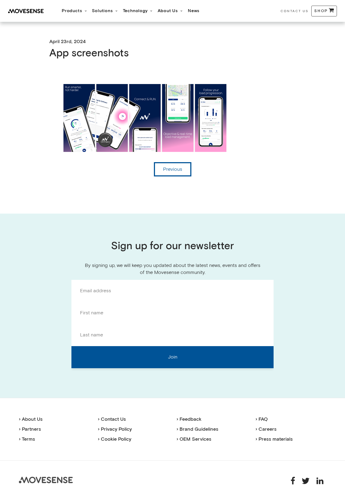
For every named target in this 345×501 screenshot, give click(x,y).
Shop (321, 10)
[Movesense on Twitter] (306, 480)
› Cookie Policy (114, 439)
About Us (168, 11)
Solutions (102, 11)
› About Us (31, 419)
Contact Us (294, 11)
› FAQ (262, 419)
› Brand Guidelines (197, 429)
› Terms (27, 439)
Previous (172, 169)
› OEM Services (194, 439)
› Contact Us (112, 419)
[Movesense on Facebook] (293, 480)
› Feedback (189, 419)
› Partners (30, 429)
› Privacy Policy (115, 429)
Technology (135, 11)
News (193, 11)
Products (72, 11)
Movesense (46, 480)
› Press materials (274, 439)
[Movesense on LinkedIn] (320, 480)
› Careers (266, 429)
